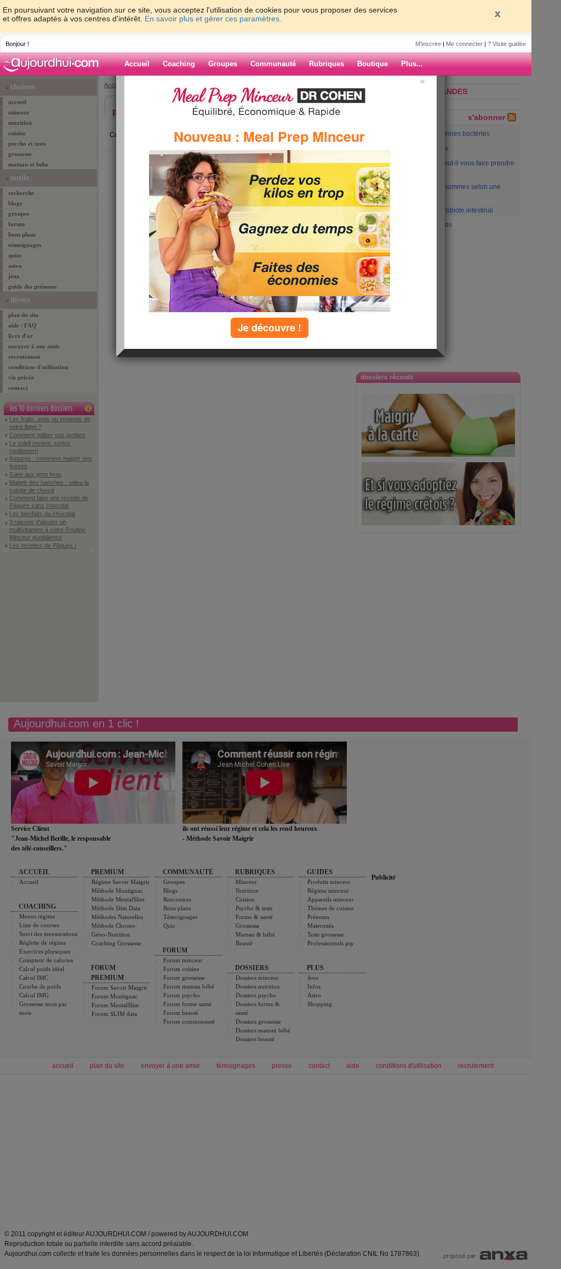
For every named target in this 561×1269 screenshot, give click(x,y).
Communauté (273, 64)
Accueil (137, 64)
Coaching (179, 64)
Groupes (222, 64)
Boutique (372, 64)
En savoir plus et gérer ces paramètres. (213, 18)
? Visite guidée (507, 44)
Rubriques (326, 64)
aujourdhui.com (54, 64)
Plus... (412, 64)
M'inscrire (428, 44)
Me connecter (464, 44)
